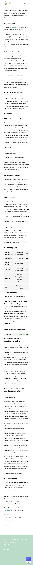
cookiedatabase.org (9, 510)
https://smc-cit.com (16, 27)
